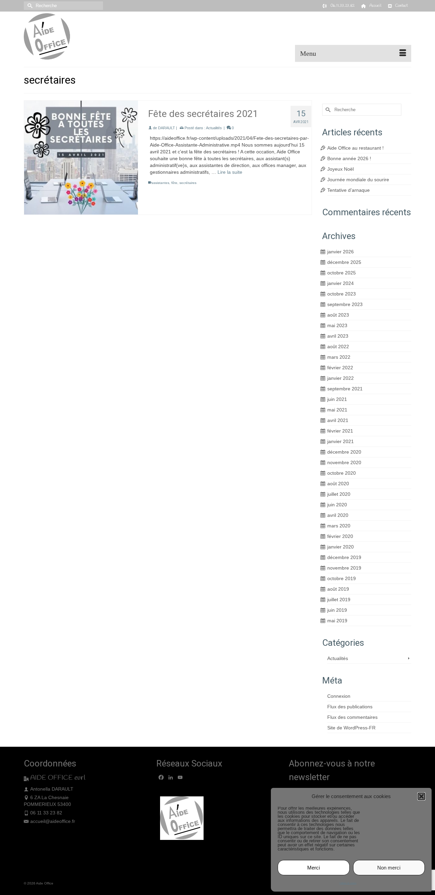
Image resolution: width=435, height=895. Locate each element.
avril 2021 (337, 420)
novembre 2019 (344, 568)
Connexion (338, 696)
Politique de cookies (348, 883)
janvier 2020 (340, 547)
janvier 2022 (340, 378)
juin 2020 (337, 504)
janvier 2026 (340, 251)
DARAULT (166, 128)
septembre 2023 (345, 304)
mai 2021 (337, 409)
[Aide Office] (85, 37)
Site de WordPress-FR (351, 727)
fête (174, 183)
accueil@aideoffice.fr (52, 821)
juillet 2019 (338, 599)
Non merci (388, 868)
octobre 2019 (341, 578)
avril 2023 (337, 336)
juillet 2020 (338, 494)
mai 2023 (337, 325)
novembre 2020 (344, 462)
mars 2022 (338, 357)
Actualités (214, 128)
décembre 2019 (344, 557)
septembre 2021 (345, 388)
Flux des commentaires (352, 717)
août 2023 (338, 315)
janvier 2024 (340, 283)
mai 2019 (337, 620)
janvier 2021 (340, 441)
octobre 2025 (341, 272)
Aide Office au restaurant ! (355, 148)
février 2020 (340, 536)
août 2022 (338, 346)
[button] (421, 796)
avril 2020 (337, 515)
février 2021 (340, 431)
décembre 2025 (344, 262)
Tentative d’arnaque (348, 190)
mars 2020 (338, 525)
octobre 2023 (341, 294)
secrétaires (187, 183)
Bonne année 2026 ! (349, 158)
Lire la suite (230, 172)
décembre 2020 (344, 452)
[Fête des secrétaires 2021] (81, 158)
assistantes (160, 183)
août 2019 (338, 589)
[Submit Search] (29, 5)
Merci (313, 868)
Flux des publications (349, 706)
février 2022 (340, 367)
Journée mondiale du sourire (358, 179)
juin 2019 (337, 610)
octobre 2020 (341, 473)
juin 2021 (337, 399)
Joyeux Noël (340, 169)
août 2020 (338, 483)
